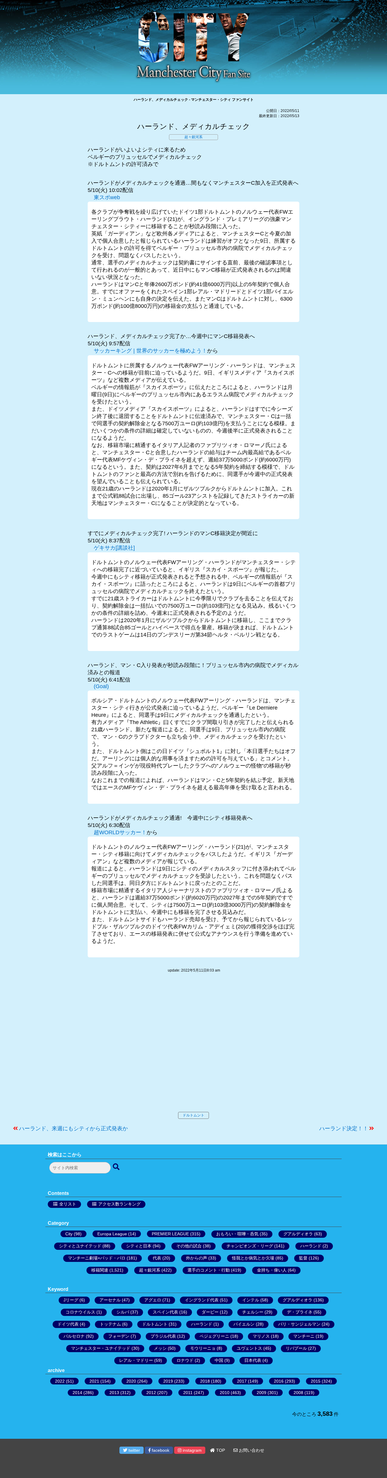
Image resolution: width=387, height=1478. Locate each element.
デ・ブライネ (299, 1312)
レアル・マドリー (136, 1360)
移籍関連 (99, 1270)
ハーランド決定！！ (343, 1128)
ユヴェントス (249, 1348)
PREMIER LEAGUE (170, 1233)
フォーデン (118, 1336)
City (69, 1233)
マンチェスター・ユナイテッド (100, 1348)
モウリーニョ (203, 1348)
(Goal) (101, 686)
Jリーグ (70, 1300)
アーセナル (110, 1300)
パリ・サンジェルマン (299, 1324)
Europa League (112, 1233)
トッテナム (110, 1324)
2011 (188, 1392)
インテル (250, 1300)
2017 (242, 1381)
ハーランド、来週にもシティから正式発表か (73, 1128)
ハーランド (310, 1245)
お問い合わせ (251, 1450)
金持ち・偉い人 (272, 1270)
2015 (315, 1381)
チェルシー (252, 1312)
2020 (131, 1381)
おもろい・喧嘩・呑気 (237, 1233)
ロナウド (185, 1360)
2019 (168, 1381)
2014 (77, 1392)
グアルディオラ (298, 1233)
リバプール (296, 1348)
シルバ (122, 1312)
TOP (220, 1450)
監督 (303, 1258)
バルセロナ (74, 1336)
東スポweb (107, 197)
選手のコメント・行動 (208, 1270)
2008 (298, 1392)
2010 (224, 1392)
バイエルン (244, 1324)
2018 (205, 1381)
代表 (157, 1258)
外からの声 (196, 1258)
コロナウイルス (80, 1312)
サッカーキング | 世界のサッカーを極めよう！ (150, 351)
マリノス (261, 1336)
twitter (133, 1450)
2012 (151, 1392)
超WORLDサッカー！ (120, 832)
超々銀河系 (193, 137)
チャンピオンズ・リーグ (249, 1245)
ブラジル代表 (163, 1336)
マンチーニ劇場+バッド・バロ (96, 1258)
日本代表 (252, 1360)
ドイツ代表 (68, 1324)
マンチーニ (303, 1336)
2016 (279, 1381)
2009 (261, 1392)
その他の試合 (189, 1245)
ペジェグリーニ (214, 1336)
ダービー (210, 1312)
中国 (219, 1360)
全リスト (67, 1204)
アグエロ (152, 1300)
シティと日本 (138, 1245)
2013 (114, 1392)
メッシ (160, 1348)
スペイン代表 (165, 1312)
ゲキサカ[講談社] (114, 548)
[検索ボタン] (117, 1167)
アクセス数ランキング (119, 1204)
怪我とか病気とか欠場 (253, 1258)
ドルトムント (193, 1115)
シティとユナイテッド (80, 1245)
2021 (94, 1381)
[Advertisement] (193, 1048)
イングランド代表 (202, 1300)
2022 (60, 1381)
